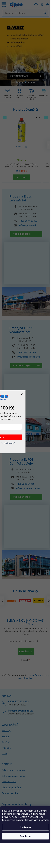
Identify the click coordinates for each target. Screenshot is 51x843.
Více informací (41, 820)
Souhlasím (25, 836)
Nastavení (25, 827)
